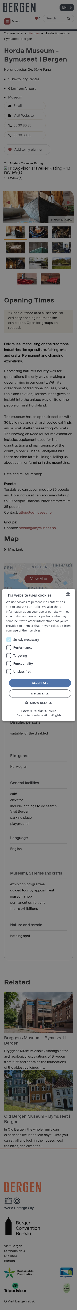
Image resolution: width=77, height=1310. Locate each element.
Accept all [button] (40, 683)
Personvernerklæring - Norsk (38, 710)
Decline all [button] (39, 693)
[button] (38, 703)
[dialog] (38, 655)
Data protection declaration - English (38, 715)
